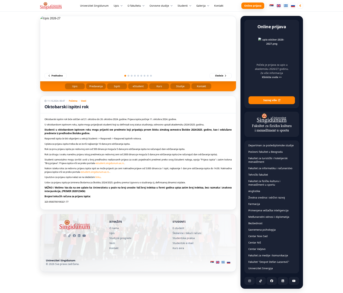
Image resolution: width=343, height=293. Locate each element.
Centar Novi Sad (258, 236)
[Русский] (293, 6)
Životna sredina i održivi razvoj (266, 197)
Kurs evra (178, 248)
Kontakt (201, 86)
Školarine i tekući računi (187, 233)
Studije (180, 86)
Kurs (159, 86)
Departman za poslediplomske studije (271, 145)
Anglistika (254, 191)
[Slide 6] (141, 76)
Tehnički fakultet (258, 174)
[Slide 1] (125, 76)
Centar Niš (254, 242)
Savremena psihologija (262, 229)
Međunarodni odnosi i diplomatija (268, 216)
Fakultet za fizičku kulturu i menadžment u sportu (264, 182)
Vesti (83, 101)
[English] (279, 6)
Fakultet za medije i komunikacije (268, 255)
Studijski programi (120, 238)
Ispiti (117, 86)
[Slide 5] (138, 76)
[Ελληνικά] (286, 6)
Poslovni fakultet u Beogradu (265, 151)
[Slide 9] (151, 76)
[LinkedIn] (79, 236)
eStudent (138, 86)
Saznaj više (270, 100)
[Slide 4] (135, 76)
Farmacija (254, 204)
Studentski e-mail (183, 243)
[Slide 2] (128, 76)
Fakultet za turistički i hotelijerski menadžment (268, 160)
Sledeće (219, 75)
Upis (75, 86)
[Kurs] (300, 6)
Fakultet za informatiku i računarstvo (270, 168)
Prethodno (57, 75)
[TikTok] (69, 236)
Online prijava (252, 5)
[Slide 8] (148, 76)
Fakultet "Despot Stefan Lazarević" (268, 262)
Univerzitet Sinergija (260, 268)
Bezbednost (255, 223)
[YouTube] (84, 236)
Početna (73, 101)
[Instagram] (65, 236)
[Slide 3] (132, 76)
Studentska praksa (184, 238)
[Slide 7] (144, 76)
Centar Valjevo (256, 249)
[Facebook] (74, 236)
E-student (178, 228)
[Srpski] (271, 6)
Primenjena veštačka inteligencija (268, 210)
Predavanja (96, 86)
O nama (114, 228)
